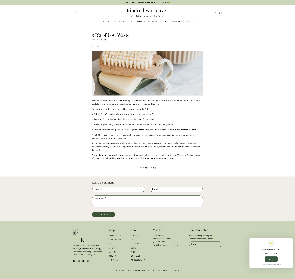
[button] (220, 12)
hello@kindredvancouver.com (165, 245)
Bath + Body (114, 236)
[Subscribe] (219, 244)
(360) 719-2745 (159, 242)
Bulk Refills (114, 240)
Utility (112, 256)
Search (135, 236)
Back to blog (149, 167)
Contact (135, 256)
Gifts (111, 244)
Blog (133, 248)
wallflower (172, 271)
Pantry (112, 252)
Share (96, 47)
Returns (135, 244)
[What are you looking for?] (75, 12)
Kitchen (112, 248)
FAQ (133, 240)
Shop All (113, 260)
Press (134, 252)
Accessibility (138, 260)
